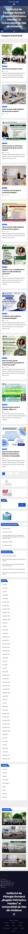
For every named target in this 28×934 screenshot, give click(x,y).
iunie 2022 (4, 741)
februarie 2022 (5, 755)
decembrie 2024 (6, 643)
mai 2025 (4, 626)
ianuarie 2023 (5, 717)
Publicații (4, 793)
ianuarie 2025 (5, 640)
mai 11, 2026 (6, 458)
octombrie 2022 (6, 727)
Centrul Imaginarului (6, 928)
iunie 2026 (4, 588)
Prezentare (6, 922)
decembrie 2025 (6, 609)
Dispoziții (4, 776)
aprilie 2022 (5, 748)
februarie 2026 (5, 602)
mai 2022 (4, 744)
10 (13, 473)
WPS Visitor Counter (9, 887)
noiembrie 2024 (6, 647)
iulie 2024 (4, 661)
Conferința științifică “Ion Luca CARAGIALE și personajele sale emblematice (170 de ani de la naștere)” (13, 537)
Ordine (4, 790)
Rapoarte (4, 797)
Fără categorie (5, 783)
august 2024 (5, 657)
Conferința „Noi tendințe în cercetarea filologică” (13, 569)
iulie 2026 (4, 584)
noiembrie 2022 (6, 724)
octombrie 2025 (6, 616)
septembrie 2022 (6, 730)
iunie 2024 (4, 664)
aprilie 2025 (5, 629)
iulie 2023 (4, 699)
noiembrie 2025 (6, 612)
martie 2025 (5, 633)
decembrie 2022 (6, 720)
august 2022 (5, 734)
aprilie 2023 (5, 706)
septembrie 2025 (6, 619)
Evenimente (4, 66)
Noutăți (4, 786)
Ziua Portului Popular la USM (12, 69)
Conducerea (5, 532)
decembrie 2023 (6, 682)
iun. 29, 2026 (6, 152)
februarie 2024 (5, 675)
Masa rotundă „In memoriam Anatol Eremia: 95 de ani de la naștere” (12, 148)
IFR (17, 920)
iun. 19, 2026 (6, 231)
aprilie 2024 (5, 671)
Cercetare (13, 922)
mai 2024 (4, 668)
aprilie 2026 (5, 595)
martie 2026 (5, 598)
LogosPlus (15, 928)
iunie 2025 (4, 623)
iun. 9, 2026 (5, 276)
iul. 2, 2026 (5, 71)
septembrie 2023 (6, 692)
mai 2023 (4, 703)
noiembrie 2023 (6, 685)
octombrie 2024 (6, 650)
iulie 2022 (4, 737)
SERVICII (22, 928)
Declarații (4, 772)
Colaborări (7, 925)
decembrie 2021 (6, 758)
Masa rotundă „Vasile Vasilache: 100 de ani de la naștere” (13, 833)
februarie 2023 (5, 713)
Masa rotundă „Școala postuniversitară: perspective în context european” (13, 363)
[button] (26, 31)
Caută (3, 500)
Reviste (13, 925)
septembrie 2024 (6, 654)
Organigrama (5, 541)
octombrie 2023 (6, 689)
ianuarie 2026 (5, 605)
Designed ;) (11, 920)
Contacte (4, 528)
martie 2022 (5, 751)
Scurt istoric (5, 545)
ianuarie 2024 (5, 678)
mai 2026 (4, 591)
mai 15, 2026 (6, 411)
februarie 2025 (5, 636)
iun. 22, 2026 (6, 195)
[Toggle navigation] (14, 31)
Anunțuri (4, 769)
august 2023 (5, 696)
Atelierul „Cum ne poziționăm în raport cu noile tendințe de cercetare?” (13, 272)
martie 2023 (5, 710)
